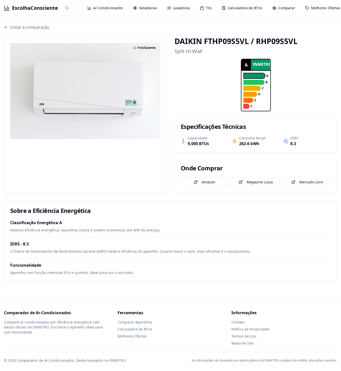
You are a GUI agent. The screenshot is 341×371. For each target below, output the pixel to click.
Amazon (208, 182)
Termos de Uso (243, 336)
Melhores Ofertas (132, 336)
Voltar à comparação (29, 27)
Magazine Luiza (260, 182)
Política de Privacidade (250, 329)
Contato (237, 322)
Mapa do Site (242, 343)
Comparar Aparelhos (135, 322)
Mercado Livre (311, 182)
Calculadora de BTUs (135, 329)
